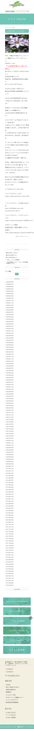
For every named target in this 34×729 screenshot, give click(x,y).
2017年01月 (10, 550)
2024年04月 (10, 347)
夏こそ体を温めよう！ (12, 257)
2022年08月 (10, 394)
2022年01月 (10, 410)
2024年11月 (10, 331)
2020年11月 (10, 443)
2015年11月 (10, 578)
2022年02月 (10, 408)
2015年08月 (10, 583)
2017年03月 (10, 545)
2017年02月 (10, 548)
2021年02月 (10, 436)
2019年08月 (10, 478)
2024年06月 (10, 342)
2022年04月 (10, 403)
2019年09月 (10, 475)
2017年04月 (10, 543)
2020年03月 (10, 461)
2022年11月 (10, 387)
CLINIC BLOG (11, 712)
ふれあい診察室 (11, 717)
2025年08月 (10, 310)
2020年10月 (10, 445)
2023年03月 (10, 377)
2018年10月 (10, 501)
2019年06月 (10, 482)
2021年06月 (10, 426)
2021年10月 (10, 417)
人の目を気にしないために (15, 31)
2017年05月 (10, 541)
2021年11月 (10, 415)
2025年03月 (10, 321)
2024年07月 (10, 340)
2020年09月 (10, 447)
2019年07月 (10, 480)
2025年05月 (10, 317)
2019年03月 (10, 489)
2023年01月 (10, 382)
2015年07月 (10, 585)
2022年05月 (10, 401)
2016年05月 (10, 566)
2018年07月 (10, 508)
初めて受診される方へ (13, 687)
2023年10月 (10, 361)
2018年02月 (10, 520)
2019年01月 (10, 494)
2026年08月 (10, 282)
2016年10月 (10, 557)
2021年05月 (10, 429)
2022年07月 (10, 396)
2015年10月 (10, 580)
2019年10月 (10, 473)
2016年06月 (10, 564)
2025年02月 (10, 324)
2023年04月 (10, 375)
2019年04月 (10, 487)
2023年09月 (10, 363)
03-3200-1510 (13, 675)
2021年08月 (10, 422)
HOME (8, 684)
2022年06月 (10, 398)
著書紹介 (8, 692)
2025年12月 (10, 300)
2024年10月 (10, 333)
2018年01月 (10, 522)
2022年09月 (10, 391)
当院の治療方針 (11, 689)
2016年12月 (10, 552)
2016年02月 (10, 573)
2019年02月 (10, 492)
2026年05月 (10, 289)
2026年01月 (10, 298)
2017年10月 (10, 529)
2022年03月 (10, 405)
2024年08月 (10, 338)
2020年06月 (10, 454)
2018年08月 (10, 506)
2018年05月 (10, 513)
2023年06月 (10, 370)
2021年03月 (10, 433)
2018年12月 (10, 496)
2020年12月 (10, 440)
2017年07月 (10, 536)
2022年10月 (10, 389)
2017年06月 (10, 538)
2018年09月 (10, 503)
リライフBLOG (11, 715)
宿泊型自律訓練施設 (12, 702)
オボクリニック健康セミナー (15, 697)
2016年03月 (10, 571)
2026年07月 (10, 284)
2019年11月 (10, 471)
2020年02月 (10, 464)
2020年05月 (10, 457)
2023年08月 (10, 366)
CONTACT (9, 672)
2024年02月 (10, 352)
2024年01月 (10, 354)
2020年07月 (10, 452)
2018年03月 (10, 517)
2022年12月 (10, 384)
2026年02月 (10, 296)
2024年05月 (10, 345)
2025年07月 (10, 312)
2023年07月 (10, 368)
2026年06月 (10, 286)
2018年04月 (10, 515)
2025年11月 (10, 303)
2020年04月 (10, 459)
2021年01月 (10, 438)
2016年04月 (10, 569)
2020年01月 (10, 466)
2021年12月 (10, 412)
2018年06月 (10, 510)
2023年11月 (10, 359)
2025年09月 (10, 307)
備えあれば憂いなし (11, 255)
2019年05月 (10, 485)
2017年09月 (10, 531)
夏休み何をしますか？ (12, 252)
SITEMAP (9, 669)
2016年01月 (10, 576)
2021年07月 (10, 424)
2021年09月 (10, 419)
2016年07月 (10, 562)
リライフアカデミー (12, 700)
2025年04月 (10, 319)
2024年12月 (10, 328)
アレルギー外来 (11, 695)
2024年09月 (10, 335)
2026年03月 (10, 293)
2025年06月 (10, 314)
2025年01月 (10, 326)
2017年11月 (10, 527)
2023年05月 (10, 373)
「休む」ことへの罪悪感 (13, 259)
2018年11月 (10, 499)
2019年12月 (10, 468)
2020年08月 (10, 450)
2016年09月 (10, 559)
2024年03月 (10, 349)
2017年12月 (10, 524)
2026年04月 (10, 291)
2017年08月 (10, 534)
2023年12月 (10, 356)
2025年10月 (10, 305)
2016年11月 (10, 555)
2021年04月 (10, 431)
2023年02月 (10, 380)
